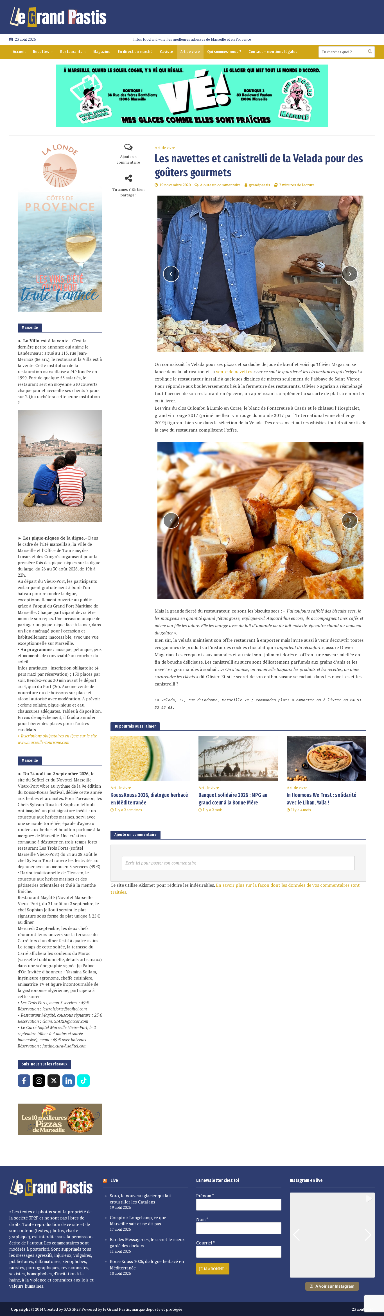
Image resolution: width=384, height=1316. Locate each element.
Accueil (19, 51)
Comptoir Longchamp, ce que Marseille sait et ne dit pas (138, 1220)
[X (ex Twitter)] (54, 1080)
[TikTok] (83, 1080)
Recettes (41, 51)
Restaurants (71, 51)
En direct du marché (135, 51)
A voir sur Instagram (334, 1286)
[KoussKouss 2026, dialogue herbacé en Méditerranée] (150, 758)
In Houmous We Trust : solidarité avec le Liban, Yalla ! (321, 799)
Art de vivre (190, 51)
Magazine (101, 51)
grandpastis (259, 184)
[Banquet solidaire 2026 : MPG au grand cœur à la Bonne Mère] (238, 758)
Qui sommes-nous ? (224, 51)
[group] (332, 1235)
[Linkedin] (68, 1080)
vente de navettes (234, 371)
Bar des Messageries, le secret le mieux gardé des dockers (147, 1242)
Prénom (205, 1195)
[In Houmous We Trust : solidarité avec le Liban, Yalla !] (326, 758)
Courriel (205, 1243)
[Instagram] (39, 1080)
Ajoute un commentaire (128, 159)
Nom (202, 1219)
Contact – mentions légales (273, 51)
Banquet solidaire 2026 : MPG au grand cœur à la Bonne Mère (232, 799)
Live (114, 1180)
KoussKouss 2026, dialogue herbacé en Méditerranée (149, 799)
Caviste (166, 51)
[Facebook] (24, 1080)
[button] (332, 1274)
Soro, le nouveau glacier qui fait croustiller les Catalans (140, 1199)
